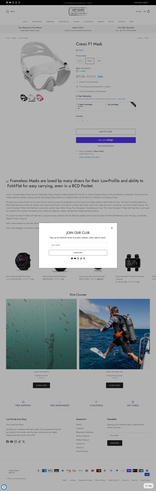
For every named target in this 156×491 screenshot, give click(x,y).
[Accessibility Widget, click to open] (4, 487)
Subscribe (78, 252)
